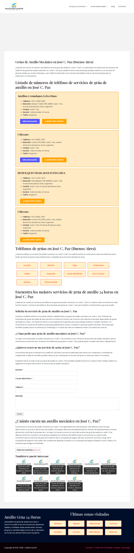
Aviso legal (125, 548)
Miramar (51, 265)
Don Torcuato (98, 274)
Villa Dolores (95, 523)
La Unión (27, 265)
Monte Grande (51, 282)
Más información (30, 121)
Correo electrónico (24, 379)
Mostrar (36, 450)
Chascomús (98, 265)
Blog (113, 6)
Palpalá (76, 523)
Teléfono (19, 387)
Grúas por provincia (77, 6)
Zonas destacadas (98, 6)
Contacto (122, 6)
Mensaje (19, 396)
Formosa (113, 523)
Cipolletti (58, 532)
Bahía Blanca (94, 532)
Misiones (113, 532)
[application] (86, 6)
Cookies (116, 548)
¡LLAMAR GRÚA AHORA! (54, 121)
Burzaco (27, 282)
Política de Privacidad (103, 548)
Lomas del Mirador (74, 274)
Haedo (27, 274)
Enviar (19, 414)
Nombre (19, 370)
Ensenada (51, 274)
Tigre (75, 265)
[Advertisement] (67, 28)
